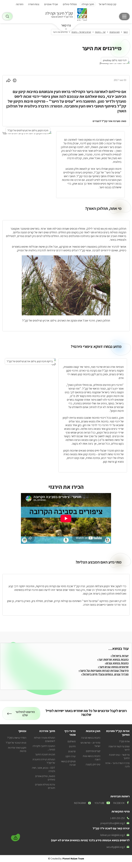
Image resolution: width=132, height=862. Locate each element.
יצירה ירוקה (70, 756)
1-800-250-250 (120, 818)
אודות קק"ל (124, 741)
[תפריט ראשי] (124, 16)
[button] (16, 837)
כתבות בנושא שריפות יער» (113, 659)
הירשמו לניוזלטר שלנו (26, 715)
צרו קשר (66, 25)
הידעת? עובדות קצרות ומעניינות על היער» (104, 670)
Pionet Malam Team (73, 858)
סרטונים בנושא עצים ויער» (113, 667)
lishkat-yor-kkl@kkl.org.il (115, 835)
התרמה (19, 4)
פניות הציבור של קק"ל (16, 742)
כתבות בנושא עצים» (117, 663)
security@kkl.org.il (118, 847)
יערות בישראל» (120, 655)
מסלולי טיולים (70, 4)
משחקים (72, 741)
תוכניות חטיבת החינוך (45, 754)
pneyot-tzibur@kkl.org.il (115, 823)
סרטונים (72, 751)
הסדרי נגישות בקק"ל (16, 737)
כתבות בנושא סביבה (90, 737)
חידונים (72, 746)
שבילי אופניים (51, 4)
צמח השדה (33, 4)
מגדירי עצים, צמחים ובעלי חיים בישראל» (105, 674)
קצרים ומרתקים (93, 751)
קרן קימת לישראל (107, 4)
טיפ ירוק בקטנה (93, 764)
